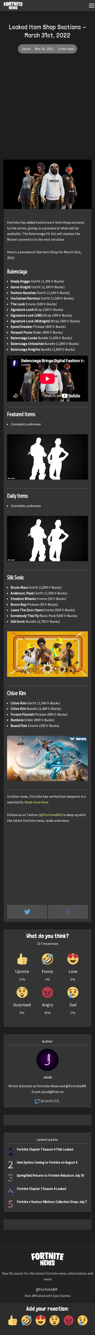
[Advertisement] (47, 110)
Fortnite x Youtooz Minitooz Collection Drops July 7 (52, 1202)
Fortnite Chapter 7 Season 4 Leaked (41, 1189)
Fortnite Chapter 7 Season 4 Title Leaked (45, 1149)
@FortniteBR (50, 815)
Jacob (25, 48)
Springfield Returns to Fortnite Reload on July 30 (50, 1175)
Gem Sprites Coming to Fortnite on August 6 (47, 1162)
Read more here (36, 802)
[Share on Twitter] (27, 912)
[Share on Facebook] (68, 912)
